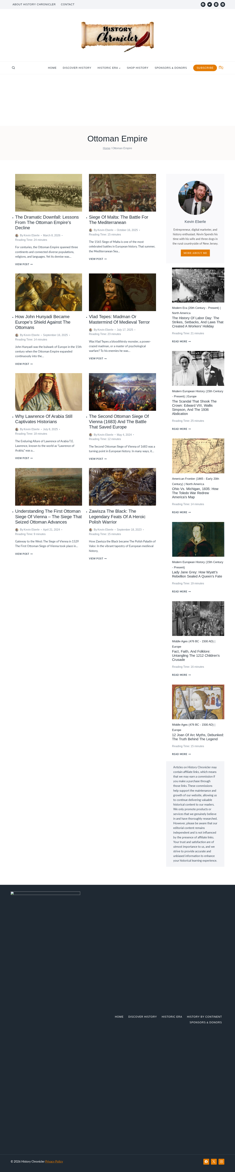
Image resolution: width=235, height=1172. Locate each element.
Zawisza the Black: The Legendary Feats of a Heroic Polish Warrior (117, 516)
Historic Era (172, 1016)
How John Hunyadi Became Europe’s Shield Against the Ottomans (42, 322)
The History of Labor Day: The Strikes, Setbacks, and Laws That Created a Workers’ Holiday (197, 322)
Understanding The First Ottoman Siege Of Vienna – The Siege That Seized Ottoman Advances (48, 516)
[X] (214, 1162)
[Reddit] (222, 4)
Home (52, 67)
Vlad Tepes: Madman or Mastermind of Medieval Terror (119, 319)
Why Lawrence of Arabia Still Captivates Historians (43, 419)
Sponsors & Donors (171, 67)
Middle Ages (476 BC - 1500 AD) (193, 641)
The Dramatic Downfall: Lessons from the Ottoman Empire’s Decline (47, 222)
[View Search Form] (13, 68)
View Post (24, 264)
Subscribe (205, 67)
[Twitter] (209, 4)
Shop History (137, 67)
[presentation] (48, 193)
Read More (181, 341)
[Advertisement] (117, 100)
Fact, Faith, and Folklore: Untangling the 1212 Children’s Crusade (196, 656)
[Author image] (17, 235)
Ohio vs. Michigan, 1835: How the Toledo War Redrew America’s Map (195, 493)
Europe (191, 396)
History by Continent (204, 1016)
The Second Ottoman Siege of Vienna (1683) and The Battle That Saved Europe (119, 422)
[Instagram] (216, 4)
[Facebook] (203, 4)
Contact (67, 4)
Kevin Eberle (32, 235)
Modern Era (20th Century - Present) (195, 308)
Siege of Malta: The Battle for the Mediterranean (118, 219)
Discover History (77, 67)
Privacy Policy (54, 1161)
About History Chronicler (34, 4)
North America (181, 313)
